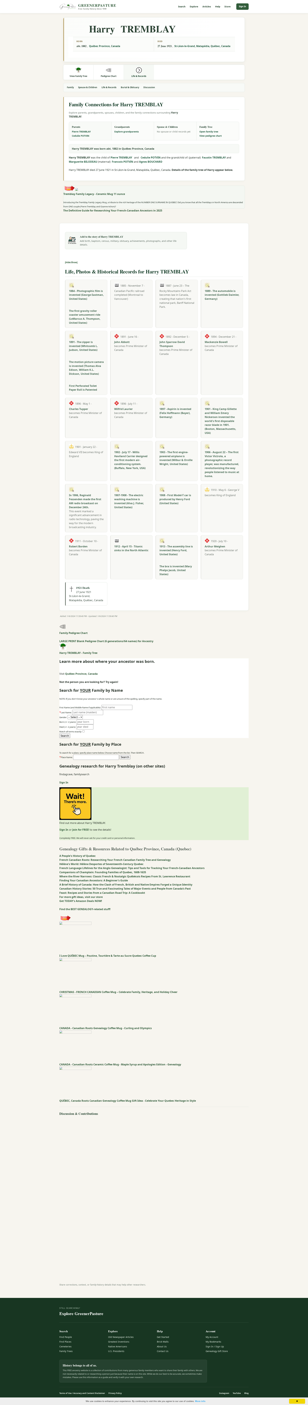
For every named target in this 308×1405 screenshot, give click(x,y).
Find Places (65, 1341)
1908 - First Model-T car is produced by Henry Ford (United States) (175, 499)
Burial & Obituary (130, 87)
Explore (194, 6)
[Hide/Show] (71, 262)
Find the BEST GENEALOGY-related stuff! (85, 909)
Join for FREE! (80, 829)
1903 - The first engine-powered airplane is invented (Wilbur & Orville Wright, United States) (176, 458)
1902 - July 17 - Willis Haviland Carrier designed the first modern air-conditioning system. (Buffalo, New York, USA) (130, 460)
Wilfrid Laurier (123, 409)
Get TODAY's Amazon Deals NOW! (80, 901)
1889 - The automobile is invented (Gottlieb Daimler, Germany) (222, 295)
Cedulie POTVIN (80, 135)
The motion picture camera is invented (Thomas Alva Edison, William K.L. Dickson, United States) (86, 368)
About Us (162, 1346)
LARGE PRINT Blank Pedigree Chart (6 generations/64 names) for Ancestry (106, 641)
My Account (212, 1337)
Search (182, 6)
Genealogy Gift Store (217, 1351)
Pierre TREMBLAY (81, 131)
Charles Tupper (78, 409)
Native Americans (117, 1346)
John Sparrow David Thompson (172, 344)
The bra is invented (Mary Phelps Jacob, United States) (175, 570)
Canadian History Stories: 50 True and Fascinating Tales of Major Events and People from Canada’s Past (125, 888)
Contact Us (162, 1351)
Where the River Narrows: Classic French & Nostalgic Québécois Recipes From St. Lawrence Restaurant (124, 876)
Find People (65, 1337)
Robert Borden (78, 546)
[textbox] (96, 757)
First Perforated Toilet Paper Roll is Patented (83, 388)
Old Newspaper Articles (121, 1337)
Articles (206, 6)
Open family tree (208, 131)
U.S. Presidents (116, 1351)
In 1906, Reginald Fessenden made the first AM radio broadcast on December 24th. (85, 501)
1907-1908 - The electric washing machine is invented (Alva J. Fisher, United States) (129, 501)
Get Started (163, 1337)
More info (200, 1401)
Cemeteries (65, 1346)
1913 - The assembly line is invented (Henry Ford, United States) (176, 550)
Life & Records (109, 87)
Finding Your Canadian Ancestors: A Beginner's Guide (93, 880)
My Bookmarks (213, 1341)
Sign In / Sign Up (215, 1346)
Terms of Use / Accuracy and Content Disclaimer (82, 1393)
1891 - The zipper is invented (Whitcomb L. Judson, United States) (83, 346)
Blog (246, 1393)
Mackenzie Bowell (216, 342)
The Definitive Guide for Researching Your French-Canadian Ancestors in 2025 (112, 210)
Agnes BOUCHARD (150, 161)
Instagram (224, 1393)
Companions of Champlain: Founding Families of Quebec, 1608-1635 (102, 872)
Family (70, 87)
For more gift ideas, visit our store (81, 897)
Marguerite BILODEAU (83, 161)
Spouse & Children (87, 87)
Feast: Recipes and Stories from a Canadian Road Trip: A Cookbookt (102, 893)
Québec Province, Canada (104, 46)
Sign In (242, 6)
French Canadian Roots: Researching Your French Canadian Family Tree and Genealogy (115, 860)
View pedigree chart (210, 135)
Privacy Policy (115, 1393)
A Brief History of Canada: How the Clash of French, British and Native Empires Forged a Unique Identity (125, 884)
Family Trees (66, 1351)
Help (217, 6)
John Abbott (122, 342)
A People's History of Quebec (77, 856)
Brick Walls (163, 1341)
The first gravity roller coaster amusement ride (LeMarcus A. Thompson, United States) (84, 317)
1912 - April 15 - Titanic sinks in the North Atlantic (131, 548)
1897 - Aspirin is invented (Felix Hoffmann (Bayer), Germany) (175, 413)
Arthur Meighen (215, 546)
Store (227, 6)
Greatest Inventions (118, 1341)
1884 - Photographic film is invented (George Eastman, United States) (86, 295)
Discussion (149, 87)
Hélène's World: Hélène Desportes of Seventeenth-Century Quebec (101, 864)
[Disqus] (154, 1157)
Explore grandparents (126, 131)
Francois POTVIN (122, 161)
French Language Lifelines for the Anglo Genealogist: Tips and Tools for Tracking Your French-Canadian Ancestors (132, 868)
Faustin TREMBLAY (214, 157)
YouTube (237, 1393)
